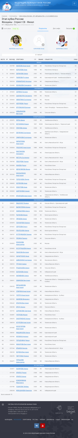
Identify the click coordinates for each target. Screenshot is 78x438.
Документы (50, 419)
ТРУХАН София (21, 264)
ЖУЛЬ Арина (20, 120)
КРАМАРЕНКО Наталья (23, 81)
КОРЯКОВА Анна (21, 183)
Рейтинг (42, 419)
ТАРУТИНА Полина (22, 356)
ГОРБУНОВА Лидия (22, 179)
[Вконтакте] (36, 425)
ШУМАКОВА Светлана (23, 311)
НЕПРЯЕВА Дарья (22, 103)
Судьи (58, 419)
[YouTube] (42, 425)
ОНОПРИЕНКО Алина (23, 319)
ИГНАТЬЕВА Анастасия (24, 196)
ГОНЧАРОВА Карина (23, 223)
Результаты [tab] (43, 28)
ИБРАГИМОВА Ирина (23, 169)
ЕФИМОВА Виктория (23, 280)
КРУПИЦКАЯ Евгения (23, 107)
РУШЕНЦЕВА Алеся (22, 268)
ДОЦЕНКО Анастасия (23, 147)
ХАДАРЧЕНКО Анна (22, 256)
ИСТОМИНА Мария (22, 124)
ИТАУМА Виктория (22, 303)
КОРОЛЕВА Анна (39, 49)
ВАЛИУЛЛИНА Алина (23, 207)
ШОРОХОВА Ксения (23, 191)
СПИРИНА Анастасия (23, 291)
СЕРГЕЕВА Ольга (21, 227)
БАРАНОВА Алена (62, 49)
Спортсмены (27, 419)
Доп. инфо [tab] (56, 28)
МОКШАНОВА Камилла (24, 390)
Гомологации (65, 419)
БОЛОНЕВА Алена (22, 272)
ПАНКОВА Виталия (22, 252)
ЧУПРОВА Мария (21, 315)
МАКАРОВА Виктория (23, 344)
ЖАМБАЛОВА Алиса (23, 211)
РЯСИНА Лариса (21, 238)
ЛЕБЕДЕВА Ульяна (22, 161)
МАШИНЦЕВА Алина (23, 333)
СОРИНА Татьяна (22, 92)
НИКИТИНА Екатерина (23, 100)
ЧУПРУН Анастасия (22, 295)
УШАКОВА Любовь (22, 387)
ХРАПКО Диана (21, 373)
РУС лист (35, 419)
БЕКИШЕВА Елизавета (23, 85)
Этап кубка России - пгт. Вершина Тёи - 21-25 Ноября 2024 (38, 16)
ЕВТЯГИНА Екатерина (23, 133)
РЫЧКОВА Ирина (21, 215)
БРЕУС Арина (20, 307)
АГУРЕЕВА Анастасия (23, 322)
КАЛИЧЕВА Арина (22, 369)
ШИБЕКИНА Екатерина (24, 260)
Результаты (13, 16)
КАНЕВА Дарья (21, 165)
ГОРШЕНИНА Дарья (23, 340)
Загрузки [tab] (70, 28)
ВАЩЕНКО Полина (22, 203)
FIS (72, 419)
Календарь (8, 419)
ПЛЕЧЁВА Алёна (21, 128)
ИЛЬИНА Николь (21, 348)
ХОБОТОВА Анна (21, 187)
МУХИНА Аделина (22, 336)
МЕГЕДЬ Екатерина (22, 158)
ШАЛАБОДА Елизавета (24, 96)
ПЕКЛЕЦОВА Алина (22, 230)
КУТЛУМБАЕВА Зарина (23, 234)
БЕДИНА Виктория (22, 352)
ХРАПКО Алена (21, 376)
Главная (4, 16)
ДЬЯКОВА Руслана (22, 77)
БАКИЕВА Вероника (22, 299)
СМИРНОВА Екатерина (23, 137)
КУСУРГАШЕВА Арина (23, 248)
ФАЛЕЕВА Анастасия (16, 49)
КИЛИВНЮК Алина (22, 276)
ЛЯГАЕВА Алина (21, 219)
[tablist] (39, 28)
